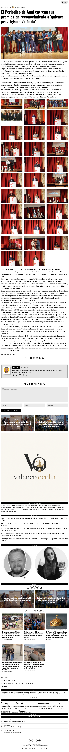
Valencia (22, 711)
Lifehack (61, 706)
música (15, 709)
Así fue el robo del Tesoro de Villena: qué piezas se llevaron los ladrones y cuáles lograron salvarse (33, 634)
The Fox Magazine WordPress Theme (38, 745)
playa (40, 708)
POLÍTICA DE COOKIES (8, 680)
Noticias (23, 7)
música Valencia (19, 708)
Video (31, 712)
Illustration (52, 706)
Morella (11, 708)
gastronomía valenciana (28, 706)
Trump (13, 712)
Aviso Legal (4, 677)
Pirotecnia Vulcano (34, 708)
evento (63, 703)
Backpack (19, 703)
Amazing (4, 703)
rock (57, 708)
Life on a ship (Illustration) (12, 727)
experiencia (3, 706)
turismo (16, 712)
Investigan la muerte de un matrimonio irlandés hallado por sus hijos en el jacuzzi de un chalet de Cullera (34, 665)
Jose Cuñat (17, 7)
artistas (14, 703)
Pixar (38, 708)
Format (10, 706)
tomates (59, 708)
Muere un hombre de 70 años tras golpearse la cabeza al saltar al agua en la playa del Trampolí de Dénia (11, 634)
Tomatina (63, 708)
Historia (48, 639)
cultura (59, 704)
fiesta (7, 706)
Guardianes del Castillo (42, 706)
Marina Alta (8, 708)
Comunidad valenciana (7, 639)
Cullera (57, 703)
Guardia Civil (35, 706)
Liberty (56, 706)
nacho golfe (24, 708)
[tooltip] (31, 358)
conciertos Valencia (52, 703)
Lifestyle (3, 709)
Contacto (4, 686)
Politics (43, 708)
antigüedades (10, 703)
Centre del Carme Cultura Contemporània (30, 703)
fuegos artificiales (16, 706)
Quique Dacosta (53, 708)
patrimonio (28, 708)
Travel (9, 711)
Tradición (4, 711)
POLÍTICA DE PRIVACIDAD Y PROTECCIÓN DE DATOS (17, 683)
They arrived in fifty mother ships (14, 721)
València (28, 712)
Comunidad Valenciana (43, 704)
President (48, 708)
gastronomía (21, 706)
